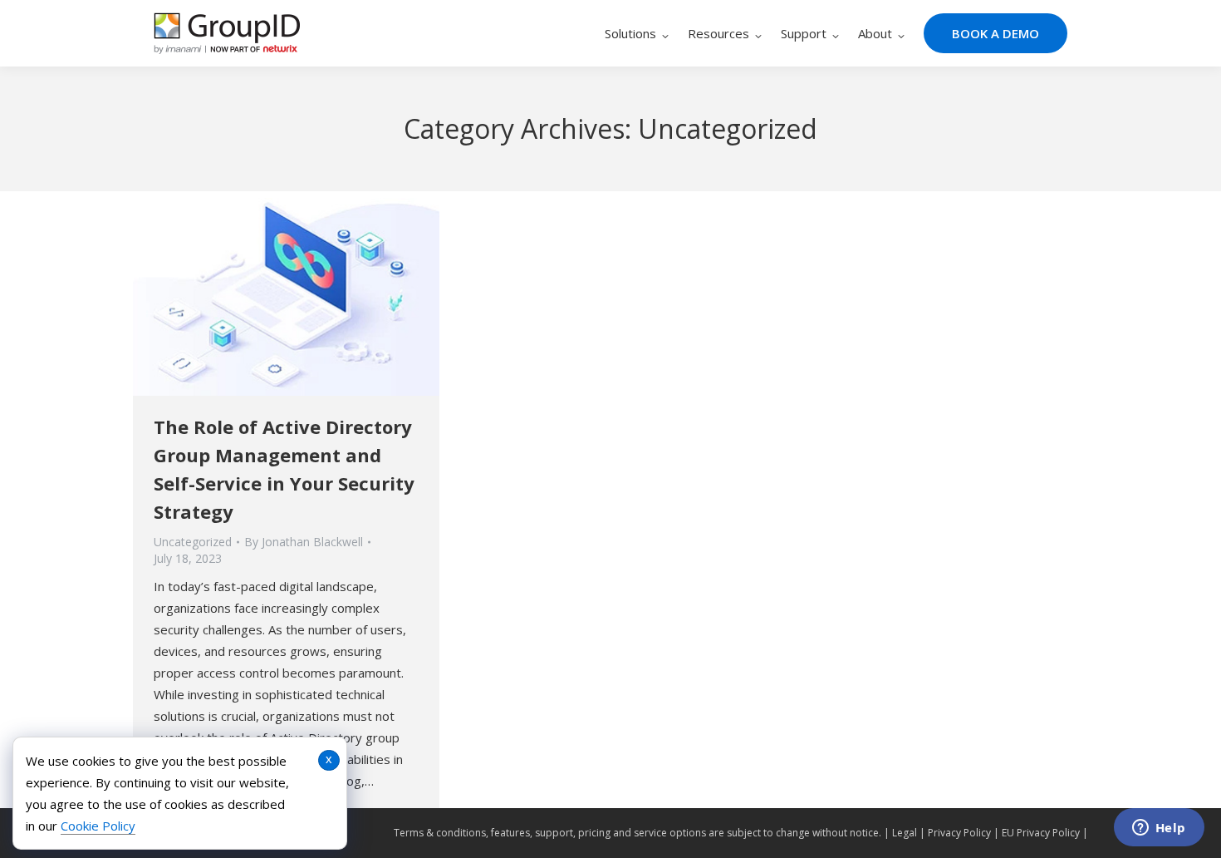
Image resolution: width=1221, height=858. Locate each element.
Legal (904, 833)
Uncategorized (193, 542)
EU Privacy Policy (1041, 833)
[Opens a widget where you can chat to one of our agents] (1158, 829)
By (303, 542)
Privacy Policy (959, 833)
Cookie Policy (98, 825)
